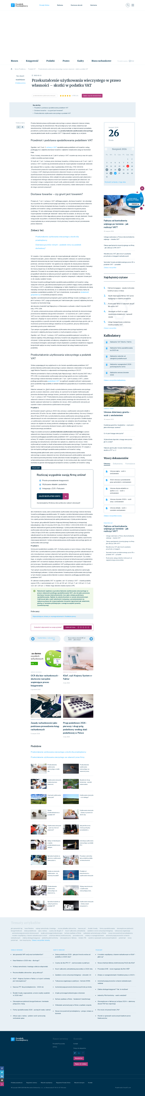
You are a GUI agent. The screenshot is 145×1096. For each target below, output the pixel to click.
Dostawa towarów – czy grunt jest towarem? (48, 110)
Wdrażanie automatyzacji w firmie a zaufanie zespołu (73, 1005)
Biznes (14, 61)
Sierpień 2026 (119, 149)
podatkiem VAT (53, 381)
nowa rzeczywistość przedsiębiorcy (120, 933)
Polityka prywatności (16, 1082)
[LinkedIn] (2, 1076)
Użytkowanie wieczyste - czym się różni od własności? (54, 828)
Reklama (60, 5)
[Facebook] (2, 1068)
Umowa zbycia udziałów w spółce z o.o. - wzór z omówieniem (119, 490)
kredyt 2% (82, 938)
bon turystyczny (25, 940)
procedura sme (78, 935)
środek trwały (93, 928)
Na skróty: (37, 105)
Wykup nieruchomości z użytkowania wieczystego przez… (86, 889)
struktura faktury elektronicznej (60, 935)
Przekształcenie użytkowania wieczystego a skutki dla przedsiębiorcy (58, 752)
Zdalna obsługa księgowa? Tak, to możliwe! (113, 989)
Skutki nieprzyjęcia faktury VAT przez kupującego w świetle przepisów (121, 297)
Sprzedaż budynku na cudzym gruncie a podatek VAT (54, 904)
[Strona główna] (11, 69)
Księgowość (32, 61)
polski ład (122, 938)
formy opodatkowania (107, 928)
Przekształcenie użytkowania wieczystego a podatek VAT (52, 113)
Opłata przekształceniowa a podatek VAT (53, 813)
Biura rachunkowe (101, 61)
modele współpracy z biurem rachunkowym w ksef (29, 935)
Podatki (50, 61)
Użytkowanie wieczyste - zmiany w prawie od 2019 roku (86, 813)
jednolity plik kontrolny (50, 938)
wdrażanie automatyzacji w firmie (94, 933)
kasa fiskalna (29, 928)
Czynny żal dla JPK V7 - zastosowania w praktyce (72, 963)
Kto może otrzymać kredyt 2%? (109, 1010)
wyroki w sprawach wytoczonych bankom (102, 938)
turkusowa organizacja (122, 931)
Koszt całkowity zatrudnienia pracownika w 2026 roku (74, 969)
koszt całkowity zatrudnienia (75, 931)
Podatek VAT (108, 523)
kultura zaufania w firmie (73, 933)
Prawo (66, 61)
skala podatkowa (30, 931)
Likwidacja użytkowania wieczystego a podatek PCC (86, 843)
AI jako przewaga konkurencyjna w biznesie (70, 993)
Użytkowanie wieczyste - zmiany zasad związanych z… (86, 904)
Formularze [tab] (130, 463)
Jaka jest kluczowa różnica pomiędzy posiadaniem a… (85, 828)
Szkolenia (93, 5)
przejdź (134, 204)
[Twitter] (2, 1072)
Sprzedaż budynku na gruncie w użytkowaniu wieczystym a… (54, 858)
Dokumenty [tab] (118, 463)
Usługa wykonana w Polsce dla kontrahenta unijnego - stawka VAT (120, 537)
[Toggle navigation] (132, 5)
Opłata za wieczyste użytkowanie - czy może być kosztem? (53, 873)
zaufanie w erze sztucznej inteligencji (100, 931)
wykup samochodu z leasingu (46, 928)
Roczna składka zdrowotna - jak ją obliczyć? (28, 972)
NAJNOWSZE (108, 217)
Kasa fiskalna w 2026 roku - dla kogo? (26, 960)
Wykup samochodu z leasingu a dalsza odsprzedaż (30, 966)
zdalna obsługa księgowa (31, 938)
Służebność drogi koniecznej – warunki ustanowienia (86, 782)
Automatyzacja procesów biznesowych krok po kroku (73, 987)
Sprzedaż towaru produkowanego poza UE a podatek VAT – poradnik (120, 554)
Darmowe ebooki (76, 5)
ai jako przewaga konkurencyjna (51, 933)
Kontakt (75, 1044)
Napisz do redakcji (80, 1064)
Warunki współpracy (46, 1082)
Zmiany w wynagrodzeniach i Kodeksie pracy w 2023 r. (116, 975)
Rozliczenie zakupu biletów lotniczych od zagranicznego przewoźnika (119, 559)
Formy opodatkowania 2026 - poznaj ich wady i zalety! (32, 1010)
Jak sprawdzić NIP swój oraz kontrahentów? (28, 954)
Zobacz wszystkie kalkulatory (114, 380)
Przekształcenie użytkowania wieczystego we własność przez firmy (57, 757)
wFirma (55, 1047)
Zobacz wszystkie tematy (41, 940)
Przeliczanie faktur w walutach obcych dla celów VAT (121, 305)
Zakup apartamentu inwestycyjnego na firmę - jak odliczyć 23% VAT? (120, 542)
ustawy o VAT (51, 147)
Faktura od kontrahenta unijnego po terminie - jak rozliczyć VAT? (116, 224)
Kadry (80, 61)
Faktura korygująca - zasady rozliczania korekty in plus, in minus (121, 289)
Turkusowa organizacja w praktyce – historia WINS (72, 981)
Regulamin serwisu (31, 1082)
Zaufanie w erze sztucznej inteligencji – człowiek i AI (73, 975)
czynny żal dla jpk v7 (56, 931)
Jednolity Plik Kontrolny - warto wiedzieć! (112, 995)
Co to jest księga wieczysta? (114, 433)
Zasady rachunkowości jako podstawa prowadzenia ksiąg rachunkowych (45, 726)
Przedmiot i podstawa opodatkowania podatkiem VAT (51, 108)
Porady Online (44, 5)
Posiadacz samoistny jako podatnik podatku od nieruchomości (86, 858)
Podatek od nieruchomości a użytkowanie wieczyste (86, 873)
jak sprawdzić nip (16, 928)
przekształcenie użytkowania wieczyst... (44, 96)
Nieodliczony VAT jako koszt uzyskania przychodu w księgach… (118, 548)
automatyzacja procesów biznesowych (25, 933)
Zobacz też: (37, 230)
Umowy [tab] (107, 463)
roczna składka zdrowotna (67, 928)
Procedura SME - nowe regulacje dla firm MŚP (114, 969)
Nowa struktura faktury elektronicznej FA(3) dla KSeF (116, 963)
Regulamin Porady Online (63, 1082)
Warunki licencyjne (79, 1082)
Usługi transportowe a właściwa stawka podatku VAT (119, 323)
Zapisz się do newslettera (92, 96)
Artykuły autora (20, 83)
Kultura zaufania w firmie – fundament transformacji (72, 999)
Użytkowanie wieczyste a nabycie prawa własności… (54, 782)
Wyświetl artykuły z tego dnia (115, 182)
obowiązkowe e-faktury (68, 938)
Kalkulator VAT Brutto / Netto (120, 342)
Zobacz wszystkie (110, 267)
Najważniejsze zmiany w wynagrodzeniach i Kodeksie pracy (54, 616)
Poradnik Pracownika (59, 1044)
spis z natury (42, 931)
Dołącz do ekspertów (79, 1048)
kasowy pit (82, 928)
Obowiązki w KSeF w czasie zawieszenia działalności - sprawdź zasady (120, 314)
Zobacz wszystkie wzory (113, 516)
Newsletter (78, 1058)
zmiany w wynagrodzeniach (94, 935)
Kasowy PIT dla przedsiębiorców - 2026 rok (28, 987)
